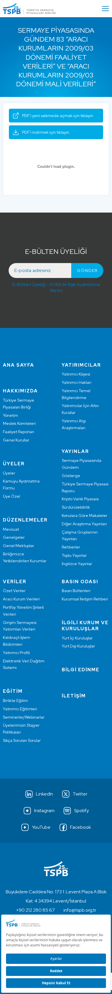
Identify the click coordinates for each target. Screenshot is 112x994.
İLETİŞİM (74, 696)
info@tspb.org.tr (79, 910)
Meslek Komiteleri (19, 423)
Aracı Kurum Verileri (21, 599)
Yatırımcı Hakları (76, 382)
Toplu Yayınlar (74, 555)
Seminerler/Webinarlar (24, 717)
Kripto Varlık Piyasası (80, 498)
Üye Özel (11, 496)
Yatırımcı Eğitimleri (20, 708)
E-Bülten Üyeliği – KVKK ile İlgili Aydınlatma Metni (56, 287)
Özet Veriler (14, 590)
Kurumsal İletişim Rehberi (85, 599)
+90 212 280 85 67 (35, 910)
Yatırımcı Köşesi (76, 374)
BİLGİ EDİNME (80, 670)
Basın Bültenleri (76, 590)
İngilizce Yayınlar (77, 563)
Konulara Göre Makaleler (84, 515)
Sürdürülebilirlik (76, 507)
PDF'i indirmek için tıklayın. (46, 132)
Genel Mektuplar (18, 545)
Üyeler (9, 473)
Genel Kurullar (16, 440)
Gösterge (71, 475)
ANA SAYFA (18, 365)
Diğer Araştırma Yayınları (84, 523)
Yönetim (10, 415)
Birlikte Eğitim (15, 700)
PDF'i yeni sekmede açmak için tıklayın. (58, 115)
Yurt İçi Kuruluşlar (77, 638)
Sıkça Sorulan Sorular (22, 740)
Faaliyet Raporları (18, 431)
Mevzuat (11, 529)
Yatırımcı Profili (16, 652)
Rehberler (71, 547)
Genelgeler (14, 537)
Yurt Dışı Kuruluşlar (78, 646)
